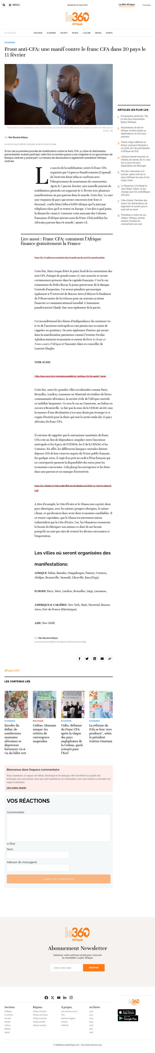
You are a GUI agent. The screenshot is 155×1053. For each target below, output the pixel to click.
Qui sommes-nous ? (69, 1011)
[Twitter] (52, 997)
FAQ (63, 1015)
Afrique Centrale (39, 1018)
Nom (10, 849)
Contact (64, 1022)
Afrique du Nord (39, 1011)
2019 (91, 1022)
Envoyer (94, 968)
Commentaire (15, 812)
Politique (38, 33)
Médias (98, 33)
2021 (91, 1015)
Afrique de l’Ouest (40, 1015)
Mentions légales (68, 1018)
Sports (109, 33)
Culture (87, 33)
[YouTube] (59, 997)
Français (146, 5)
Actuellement (10, 33)
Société (64, 33)
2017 (91, 1029)
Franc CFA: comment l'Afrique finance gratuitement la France (61, 241)
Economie (51, 33)
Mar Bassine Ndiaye (18, 137)
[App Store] (127, 1012)
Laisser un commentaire (58, 879)
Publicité (64, 1025)
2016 (91, 1032)
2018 (91, 1025)
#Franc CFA (12, 670)
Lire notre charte (16, 787)
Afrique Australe (39, 1025)
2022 (91, 1011)
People (75, 33)
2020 (91, 1018)
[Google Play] (128, 1018)
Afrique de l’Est (39, 1022)
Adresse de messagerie (22, 862)
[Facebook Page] (46, 997)
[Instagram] (71, 997)
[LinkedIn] (65, 997)
